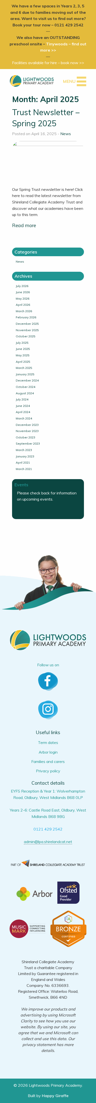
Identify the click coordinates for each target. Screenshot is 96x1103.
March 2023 (24, 450)
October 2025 (25, 336)
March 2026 (24, 311)
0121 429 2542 (48, 829)
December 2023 (27, 425)
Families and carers (48, 761)
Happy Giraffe (55, 1095)
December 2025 (27, 323)
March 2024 (24, 418)
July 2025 (22, 342)
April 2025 (23, 361)
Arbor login (48, 752)
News (65, 133)
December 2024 (27, 380)
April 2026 (23, 305)
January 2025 (25, 374)
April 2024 (23, 412)
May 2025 (22, 355)
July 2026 (22, 286)
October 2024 (25, 387)
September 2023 (28, 443)
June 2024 (23, 406)
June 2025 (23, 349)
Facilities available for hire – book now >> (48, 62)
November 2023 (27, 431)
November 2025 (27, 330)
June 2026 (23, 292)
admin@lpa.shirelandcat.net (48, 841)
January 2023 (25, 456)
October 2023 (25, 437)
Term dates (48, 742)
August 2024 (25, 393)
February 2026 (26, 317)
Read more (24, 225)
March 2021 (24, 469)
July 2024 (22, 399)
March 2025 (24, 368)
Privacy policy (48, 770)
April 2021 (23, 462)
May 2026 (22, 298)
